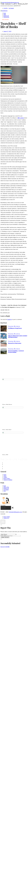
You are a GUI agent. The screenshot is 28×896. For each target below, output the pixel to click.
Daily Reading (5, 19)
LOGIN (5, 8)
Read (4, 13)
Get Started (11, 8)
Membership (6, 17)
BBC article (21, 118)
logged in (9, 319)
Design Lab (6, 15)
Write (4, 14)
